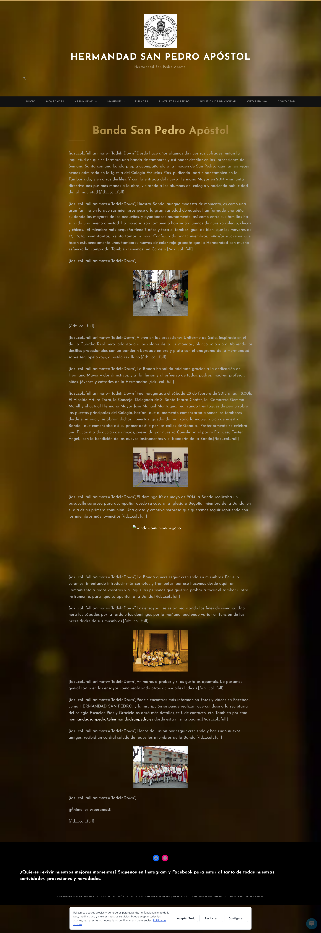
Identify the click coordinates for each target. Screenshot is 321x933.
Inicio (30, 101)
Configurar (236, 918)
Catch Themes (254, 897)
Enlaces (141, 101)
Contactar (286, 101)
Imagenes (114, 101)
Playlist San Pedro (174, 101)
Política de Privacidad (218, 101)
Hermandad (83, 101)
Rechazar (211, 918)
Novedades (55, 101)
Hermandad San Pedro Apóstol (160, 57)
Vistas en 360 (257, 101)
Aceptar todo (186, 918)
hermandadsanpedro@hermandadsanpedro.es (111, 719)
